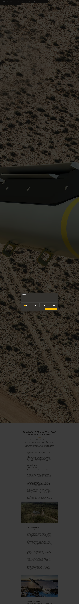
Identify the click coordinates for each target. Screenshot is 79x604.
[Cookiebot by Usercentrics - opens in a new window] (53, 294)
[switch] (35, 305)
